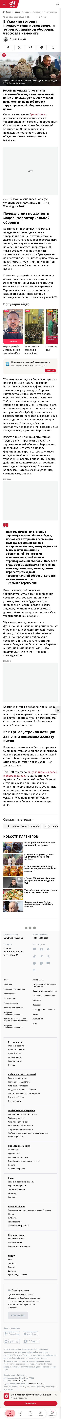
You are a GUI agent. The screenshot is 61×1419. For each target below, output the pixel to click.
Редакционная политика (14, 989)
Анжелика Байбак (18, 39)
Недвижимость (16, 1235)
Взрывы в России (16, 1097)
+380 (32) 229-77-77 (20, 1381)
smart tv (12, 1341)
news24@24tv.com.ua (13, 938)
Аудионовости (14, 1061)
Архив (35, 1014)
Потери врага (14, 1101)
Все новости (15, 1042)
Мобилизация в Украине (21, 1110)
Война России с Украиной (22, 1074)
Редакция (8, 985)
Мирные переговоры (18, 1086)
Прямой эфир (14, 1053)
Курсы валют (14, 1153)
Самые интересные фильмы (21, 1182)
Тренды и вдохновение (19, 1246)
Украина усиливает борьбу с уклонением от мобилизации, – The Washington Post (26, 202)
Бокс (10, 1259)
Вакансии (37, 1005)
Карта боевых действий (19, 1082)
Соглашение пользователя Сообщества (44, 985)
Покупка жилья (15, 1242)
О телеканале (9, 994)
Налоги (11, 1165)
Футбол (11, 1263)
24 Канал (7, 12)
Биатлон (12, 1271)
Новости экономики (19, 1146)
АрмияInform (37, 114)
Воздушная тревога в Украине (22, 1089)
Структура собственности (44, 1010)
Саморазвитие (15, 1222)
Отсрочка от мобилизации (20, 1129)
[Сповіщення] (57, 4)
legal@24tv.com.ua (37, 1384)
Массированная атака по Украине (24, 1093)
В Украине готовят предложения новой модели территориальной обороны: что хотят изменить (45, 12)
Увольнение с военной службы (22, 1114)
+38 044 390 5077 (40, 938)
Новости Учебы (16, 1206)
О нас (6, 980)
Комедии (12, 1193)
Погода (11, 1065)
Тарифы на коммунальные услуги (24, 1161)
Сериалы (12, 1197)
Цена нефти (13, 1149)
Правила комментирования (45, 991)
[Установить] (30, 1399)
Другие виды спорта (17, 1275)
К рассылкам (18, 1315)
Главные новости (16, 1046)
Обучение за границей (18, 1225)
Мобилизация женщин (18, 1122)
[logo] (12, 4)
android (12, 1333)
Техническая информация (44, 996)
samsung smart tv (31, 1341)
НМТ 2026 (12, 1218)
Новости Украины (22, 12)
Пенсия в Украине (16, 1169)
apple (31, 1333)
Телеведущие (9, 998)
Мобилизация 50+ (16, 1118)
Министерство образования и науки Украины (29, 1210)
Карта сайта (38, 1019)
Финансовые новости (18, 1157)
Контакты (37, 1000)
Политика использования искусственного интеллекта (16, 1020)
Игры (35, 1024)
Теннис (11, 1267)
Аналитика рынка (16, 1239)
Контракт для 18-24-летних (20, 1125)
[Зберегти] (53, 47)
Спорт (11, 1256)
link (34, 949)
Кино (11, 1178)
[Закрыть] (56, 1395)
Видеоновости (15, 1057)
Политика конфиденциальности (13, 1013)
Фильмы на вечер (16, 1189)
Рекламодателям (11, 1003)
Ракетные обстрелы (17, 1078)
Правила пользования (13, 1008)
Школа (11, 1214)
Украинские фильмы (17, 1186)
